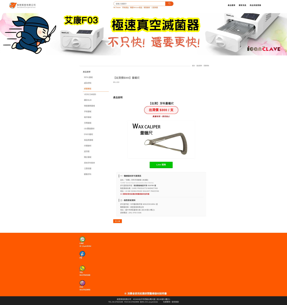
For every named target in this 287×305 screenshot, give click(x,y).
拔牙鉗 (86, 151)
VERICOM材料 (90, 94)
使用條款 (175, 302)
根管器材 (147, 7)
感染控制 (87, 83)
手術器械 (87, 111)
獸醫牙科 (87, 174)
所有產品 (125, 7)
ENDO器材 (88, 134)
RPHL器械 (88, 77)
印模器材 (87, 146)
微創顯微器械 (89, 106)
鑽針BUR (88, 100)
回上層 (117, 221)
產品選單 (231, 5)
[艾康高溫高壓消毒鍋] (143, 34)
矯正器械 (87, 157)
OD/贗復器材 (89, 129)
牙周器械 (87, 123)
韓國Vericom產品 (136, 7)
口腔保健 (155, 7)
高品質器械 (88, 140)
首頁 (193, 66)
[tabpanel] (143, 34)
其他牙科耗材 (89, 163)
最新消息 (242, 5)
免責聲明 (166, 302)
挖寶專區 (206, 66)
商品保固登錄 (255, 5)
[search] (169, 3)
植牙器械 (87, 117)
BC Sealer (117, 7)
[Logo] (23, 4)
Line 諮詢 (161, 165)
